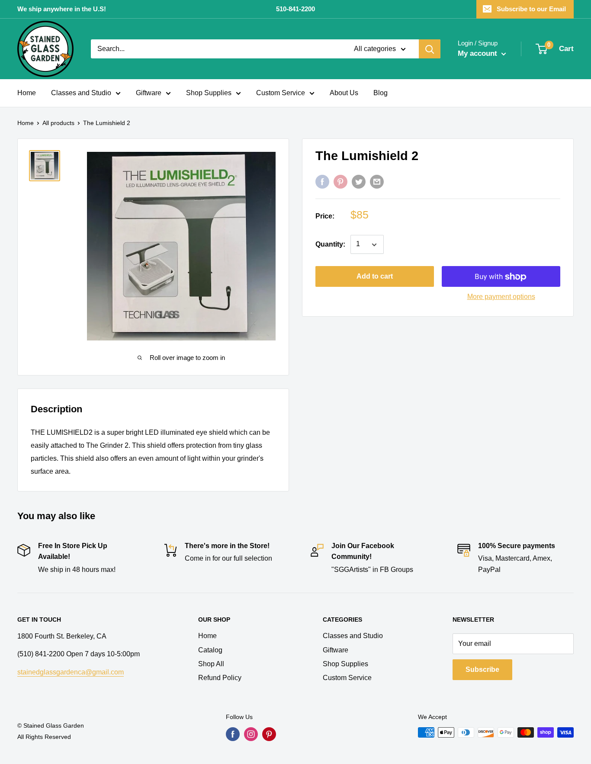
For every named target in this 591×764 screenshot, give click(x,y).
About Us (344, 92)
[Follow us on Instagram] (251, 734)
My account (478, 53)
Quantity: (330, 244)
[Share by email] (377, 182)
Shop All (211, 664)
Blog (380, 92)
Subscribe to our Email (531, 9)
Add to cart (375, 276)
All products (58, 122)
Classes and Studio (81, 92)
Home (26, 92)
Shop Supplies (208, 92)
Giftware (148, 92)
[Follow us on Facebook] (233, 734)
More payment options (501, 297)
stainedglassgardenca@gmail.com (70, 672)
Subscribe (482, 669)
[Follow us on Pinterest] (269, 734)
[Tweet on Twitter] (359, 182)
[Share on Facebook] (322, 182)
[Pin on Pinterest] (340, 182)
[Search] (429, 48)
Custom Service (280, 92)
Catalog (210, 650)
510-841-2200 (295, 9)
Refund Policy (219, 677)
